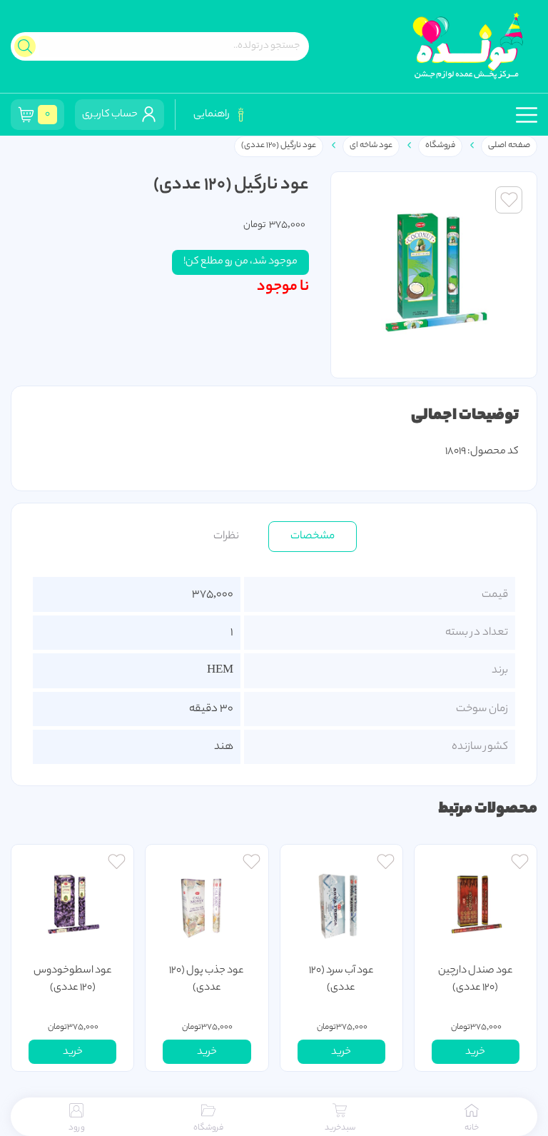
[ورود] (520, 864)
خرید (475, 1052)
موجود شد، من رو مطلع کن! (240, 262)
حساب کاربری (111, 115)
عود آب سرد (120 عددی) (341, 979)
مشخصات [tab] (312, 536)
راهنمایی (213, 115)
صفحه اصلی (509, 146)
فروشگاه (440, 146)
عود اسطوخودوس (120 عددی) (73, 979)
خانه (472, 1128)
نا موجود (283, 287)
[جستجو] (25, 46)
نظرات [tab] (226, 536)
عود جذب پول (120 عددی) (206, 979)
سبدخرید (340, 1128)
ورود (76, 1128)
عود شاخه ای (371, 146)
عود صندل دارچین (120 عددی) (475, 979)
